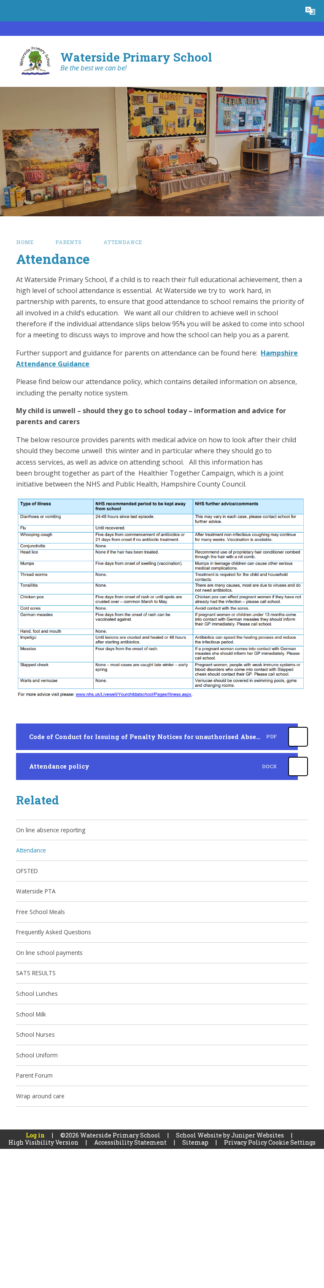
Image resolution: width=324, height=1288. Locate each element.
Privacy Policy (245, 1142)
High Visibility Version (43, 1142)
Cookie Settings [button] (292, 1142)
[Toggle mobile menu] (11, 11)
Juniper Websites (257, 1135)
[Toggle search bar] (289, 11)
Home (24, 242)
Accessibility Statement (130, 1142)
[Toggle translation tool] (310, 11)
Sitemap (195, 1142)
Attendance (122, 242)
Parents (68, 242)
